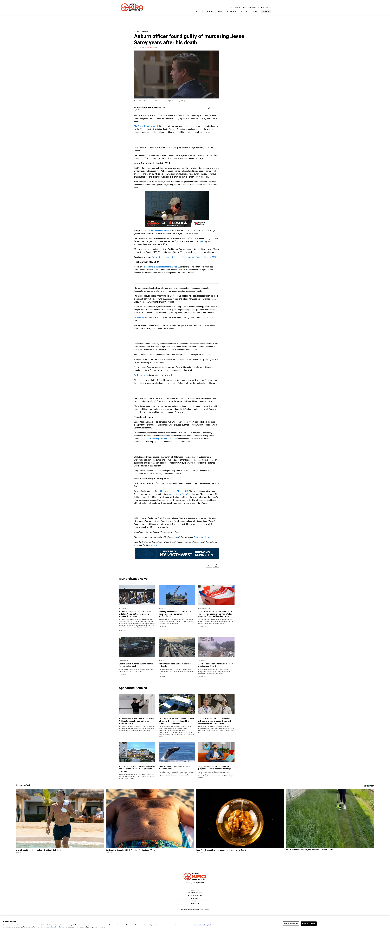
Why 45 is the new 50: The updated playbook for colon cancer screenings (214, 767)
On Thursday (139, 375)
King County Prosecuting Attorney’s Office (156, 439)
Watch (220, 11)
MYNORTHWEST (252, 7)
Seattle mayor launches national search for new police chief (136, 665)
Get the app (209, 11)
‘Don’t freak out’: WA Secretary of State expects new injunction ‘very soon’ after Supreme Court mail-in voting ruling (215, 613)
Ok (387, 918)
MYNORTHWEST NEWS (141, 31)
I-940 (201, 241)
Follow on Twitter (195, 895)
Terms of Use (198, 925)
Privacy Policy (207, 925)
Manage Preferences (291, 923)
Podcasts (244, 11)
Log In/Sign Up (266, 7)
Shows (198, 11)
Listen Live (232, 11)
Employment (195, 904)
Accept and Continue (308, 923)
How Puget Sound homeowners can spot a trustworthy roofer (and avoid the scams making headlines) (176, 721)
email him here (204, 537)
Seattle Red (242, 7)
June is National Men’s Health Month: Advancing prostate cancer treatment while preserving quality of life (214, 721)
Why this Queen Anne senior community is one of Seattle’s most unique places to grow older (137, 768)
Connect (255, 11)
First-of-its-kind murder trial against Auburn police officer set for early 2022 (184, 257)
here (175, 537)
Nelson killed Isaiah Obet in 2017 (174, 491)
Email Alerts (195, 898)
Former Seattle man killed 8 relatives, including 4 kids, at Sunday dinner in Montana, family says (135, 613)
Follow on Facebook (195, 893)
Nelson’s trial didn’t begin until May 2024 (160, 267)
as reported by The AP (178, 494)
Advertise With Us (195, 901)
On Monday (139, 317)
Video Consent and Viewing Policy (51, 927)
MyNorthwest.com (193, 909)
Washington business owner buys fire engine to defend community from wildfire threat (175, 613)
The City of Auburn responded (147, 126)
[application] (177, 209)
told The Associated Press (157, 230)
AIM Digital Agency (195, 914)
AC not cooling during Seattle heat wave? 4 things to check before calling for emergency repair (136, 721)
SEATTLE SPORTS (233, 7)
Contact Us (195, 890)
